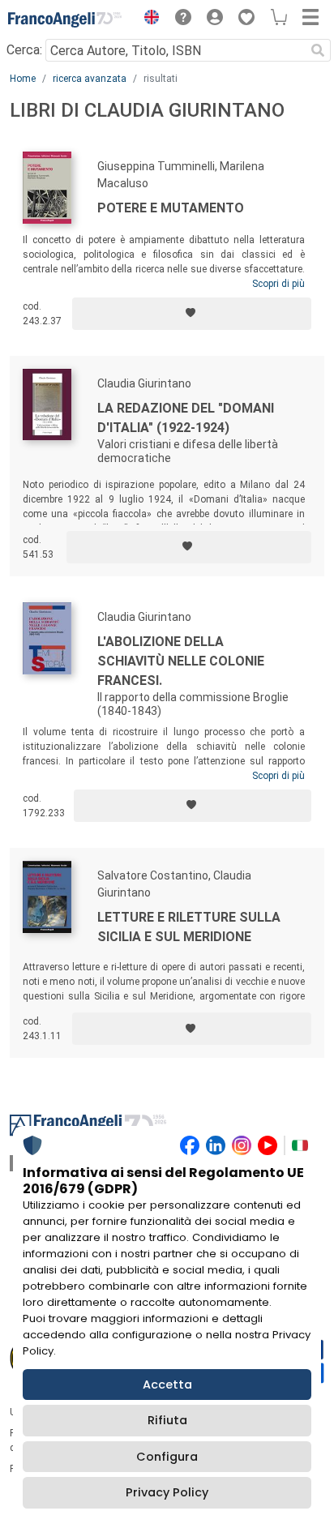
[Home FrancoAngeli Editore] (65, 19)
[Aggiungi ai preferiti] (191, 313)
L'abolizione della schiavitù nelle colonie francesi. (180, 661)
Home (23, 78)
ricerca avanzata (89, 78)
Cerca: (24, 50)
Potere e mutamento (170, 208)
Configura (167, 1457)
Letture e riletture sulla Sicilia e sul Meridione (188, 927)
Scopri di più (278, 283)
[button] (147, 19)
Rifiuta (167, 1420)
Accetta (167, 1384)
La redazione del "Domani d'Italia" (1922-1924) (185, 417)
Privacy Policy (167, 1492)
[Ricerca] (318, 50)
